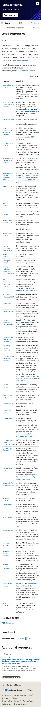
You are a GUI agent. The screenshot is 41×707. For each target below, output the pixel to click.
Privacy (14, 698)
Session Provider (8, 404)
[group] (20, 346)
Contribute (5, 698)
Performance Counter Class (25, 610)
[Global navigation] (2, 23)
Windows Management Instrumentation (17, 28)
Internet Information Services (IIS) (7, 248)
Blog (30, 695)
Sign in (36, 23)
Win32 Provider (8, 530)
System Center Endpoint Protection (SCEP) (9, 442)
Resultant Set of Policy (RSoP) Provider (8, 358)
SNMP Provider (8, 418)
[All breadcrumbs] (3, 27)
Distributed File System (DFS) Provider (8, 160)
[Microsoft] (20, 23)
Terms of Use (28, 701)
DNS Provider (7, 186)
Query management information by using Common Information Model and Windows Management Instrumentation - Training (20, 661)
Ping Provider (7, 303)
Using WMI (24, 60)
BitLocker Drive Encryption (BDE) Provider (8, 104)
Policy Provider (8, 312)
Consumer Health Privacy (10, 701)
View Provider (7, 504)
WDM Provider (8, 517)
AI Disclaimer (6, 695)
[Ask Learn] (34, 27)
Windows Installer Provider (6, 553)
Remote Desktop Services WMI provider (8, 339)
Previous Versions (20, 695)
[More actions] (37, 27)
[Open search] (31, 23)
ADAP (34, 597)
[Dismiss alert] (37, 3)
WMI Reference (8, 623)
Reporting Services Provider (6, 348)
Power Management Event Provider (8, 322)
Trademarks (6, 704)
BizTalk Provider (8, 120)
